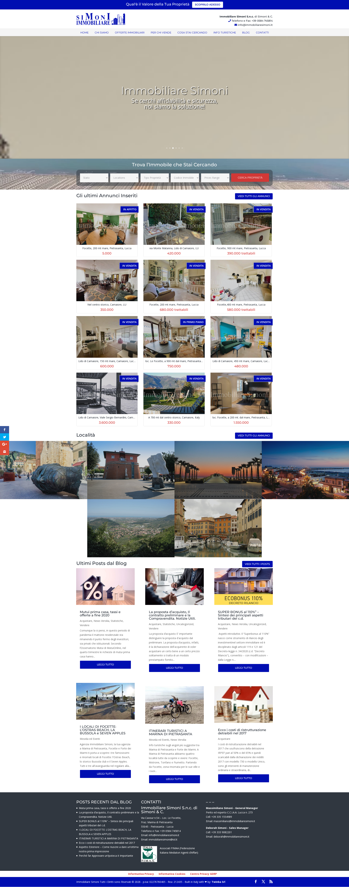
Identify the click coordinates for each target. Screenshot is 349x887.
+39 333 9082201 (221, 832)
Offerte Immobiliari (130, 32)
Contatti (262, 32)
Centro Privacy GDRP (203, 874)
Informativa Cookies (172, 874)
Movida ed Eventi (90, 738)
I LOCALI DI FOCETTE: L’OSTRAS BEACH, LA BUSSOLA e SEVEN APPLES (102, 730)
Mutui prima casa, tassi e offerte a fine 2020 (100, 613)
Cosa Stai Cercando (192, 32)
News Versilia (101, 621)
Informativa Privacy (141, 874)
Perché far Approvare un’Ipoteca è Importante (106, 855)
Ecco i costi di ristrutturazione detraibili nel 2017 (242, 731)
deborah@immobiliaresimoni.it (231, 836)
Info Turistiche (224, 32)
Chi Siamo (102, 32)
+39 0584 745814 (170, 831)
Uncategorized (184, 624)
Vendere (84, 625)
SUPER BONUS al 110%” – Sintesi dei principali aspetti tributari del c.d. (240, 615)
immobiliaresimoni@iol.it (163, 839)
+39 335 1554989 (221, 816)
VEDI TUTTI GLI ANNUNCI (254, 196)
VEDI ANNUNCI (43, 475)
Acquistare (86, 621)
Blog (246, 32)
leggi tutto (105, 664)
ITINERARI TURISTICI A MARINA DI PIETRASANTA (170, 732)
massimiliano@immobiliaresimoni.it (234, 821)
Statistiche (117, 621)
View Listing (107, 230)
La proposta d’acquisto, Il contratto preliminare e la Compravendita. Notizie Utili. (172, 615)
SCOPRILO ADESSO (207, 4)
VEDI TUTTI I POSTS (257, 564)
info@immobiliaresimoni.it (255, 25)
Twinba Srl (218, 882)
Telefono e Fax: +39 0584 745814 (252, 20)
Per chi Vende (161, 32)
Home (84, 32)
